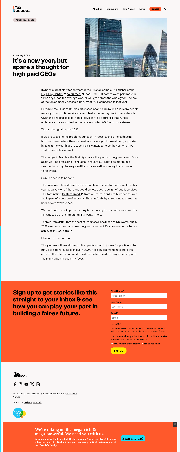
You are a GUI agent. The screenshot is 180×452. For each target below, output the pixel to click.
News (142, 9)
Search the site (165, 9)
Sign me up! (132, 438)
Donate (155, 9)
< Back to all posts (25, 20)
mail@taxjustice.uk (33, 402)
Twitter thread (71, 194)
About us (97, 9)
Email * (114, 313)
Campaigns (112, 9)
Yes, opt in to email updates (127, 343)
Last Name (116, 302)
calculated (74, 94)
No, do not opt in (152, 343)
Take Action (129, 9)
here (66, 230)
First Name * (117, 291)
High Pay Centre (52, 94)
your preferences (159, 331)
